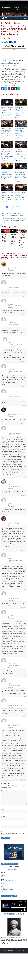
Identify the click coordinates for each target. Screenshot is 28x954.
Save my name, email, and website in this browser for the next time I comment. (13, 833)
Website (3, 824)
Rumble (3, 872)
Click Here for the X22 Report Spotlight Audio (14, 913)
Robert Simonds (13, 724)
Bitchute (3, 875)
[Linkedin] (9, 88)
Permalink (11, 270)
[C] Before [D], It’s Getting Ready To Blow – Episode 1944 (4, 239)
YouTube (3, 873)
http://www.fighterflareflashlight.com (10, 63)
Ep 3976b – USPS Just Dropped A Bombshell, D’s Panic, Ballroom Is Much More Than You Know (7, 195)
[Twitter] (5, 88)
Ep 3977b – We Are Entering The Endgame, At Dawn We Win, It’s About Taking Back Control (6, 174)
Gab (2, 885)
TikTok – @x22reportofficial (7, 889)
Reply (24, 278)
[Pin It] (12, 88)
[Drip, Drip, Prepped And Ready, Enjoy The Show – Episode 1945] (14, 229)
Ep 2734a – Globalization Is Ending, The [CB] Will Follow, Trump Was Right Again (13, 214)
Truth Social (4, 880)
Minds (2, 886)
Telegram (3, 883)
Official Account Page (5, 891)
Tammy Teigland (13, 521)
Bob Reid (12, 342)
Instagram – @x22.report (6, 888)
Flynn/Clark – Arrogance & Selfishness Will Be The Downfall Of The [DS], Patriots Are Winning (14, 220)
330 (18, 206)
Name (3, 809)
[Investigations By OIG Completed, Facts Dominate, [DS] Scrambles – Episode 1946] (22, 229)
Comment (4, 790)
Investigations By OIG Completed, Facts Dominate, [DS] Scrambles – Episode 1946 (22, 240)
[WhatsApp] (18, 88)
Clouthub (3, 876)
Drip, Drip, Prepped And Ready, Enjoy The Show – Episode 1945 (13, 239)
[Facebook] (2, 88)
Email (3, 816)
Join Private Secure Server (14, 869)
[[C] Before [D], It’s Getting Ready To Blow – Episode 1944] (5, 229)
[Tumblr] (15, 88)
